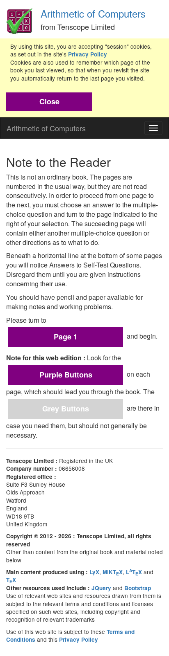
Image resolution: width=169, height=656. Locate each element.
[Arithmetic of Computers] (19, 18)
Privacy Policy (87, 54)
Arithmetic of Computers (93, 13)
